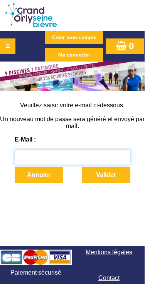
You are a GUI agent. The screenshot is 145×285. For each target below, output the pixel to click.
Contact (109, 278)
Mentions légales (109, 252)
